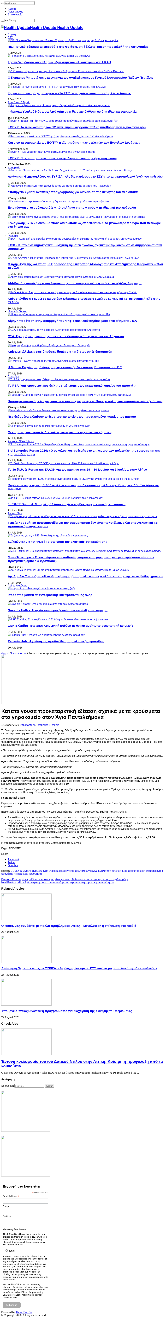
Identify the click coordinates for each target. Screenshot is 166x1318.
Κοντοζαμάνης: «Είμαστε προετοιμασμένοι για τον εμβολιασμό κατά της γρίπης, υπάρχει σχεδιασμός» (64, 879)
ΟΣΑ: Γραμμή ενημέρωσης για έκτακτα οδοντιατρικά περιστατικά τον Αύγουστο (66, 336)
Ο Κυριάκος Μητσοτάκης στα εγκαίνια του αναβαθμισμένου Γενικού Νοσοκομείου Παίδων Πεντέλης (80, 77)
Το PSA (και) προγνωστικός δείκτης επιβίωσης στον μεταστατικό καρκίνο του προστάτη (72, 385)
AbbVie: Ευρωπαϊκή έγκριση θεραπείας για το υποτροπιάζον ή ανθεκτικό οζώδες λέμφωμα (75, 283)
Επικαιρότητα (19, 653)
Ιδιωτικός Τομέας (17, 311)
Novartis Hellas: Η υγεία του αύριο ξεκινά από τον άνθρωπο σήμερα (57, 610)
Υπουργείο (14, 167)
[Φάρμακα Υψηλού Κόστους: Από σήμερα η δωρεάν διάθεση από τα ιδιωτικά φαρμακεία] (59, 105)
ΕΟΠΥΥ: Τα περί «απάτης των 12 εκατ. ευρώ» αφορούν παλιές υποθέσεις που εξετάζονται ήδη (77, 127)
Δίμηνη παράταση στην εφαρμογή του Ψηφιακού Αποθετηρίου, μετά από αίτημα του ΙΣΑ (72, 320)
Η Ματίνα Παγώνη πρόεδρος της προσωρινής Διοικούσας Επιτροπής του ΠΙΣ (65, 367)
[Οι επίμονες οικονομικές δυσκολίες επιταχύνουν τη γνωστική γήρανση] (49, 425)
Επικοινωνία (15, 14)
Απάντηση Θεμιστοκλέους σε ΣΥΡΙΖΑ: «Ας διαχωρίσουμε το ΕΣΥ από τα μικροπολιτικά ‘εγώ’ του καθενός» (86, 176)
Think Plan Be (24, 1312)
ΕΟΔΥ (93, 870)
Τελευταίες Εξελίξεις (47, 725)
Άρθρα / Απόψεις (17, 585)
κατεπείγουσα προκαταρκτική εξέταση (133, 870)
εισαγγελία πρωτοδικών (76, 870)
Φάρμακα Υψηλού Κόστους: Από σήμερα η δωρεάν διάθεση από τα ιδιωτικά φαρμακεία (72, 111)
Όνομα (6, 1206)
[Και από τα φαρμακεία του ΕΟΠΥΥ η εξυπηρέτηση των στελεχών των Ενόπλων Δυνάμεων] (60, 136)
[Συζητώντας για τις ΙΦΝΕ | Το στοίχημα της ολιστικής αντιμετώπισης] (48, 535)
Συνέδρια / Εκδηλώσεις (21, 441)
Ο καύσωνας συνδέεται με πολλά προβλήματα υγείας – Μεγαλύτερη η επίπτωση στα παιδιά (68, 925)
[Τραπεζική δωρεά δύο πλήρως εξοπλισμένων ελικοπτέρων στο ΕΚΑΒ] (49, 55)
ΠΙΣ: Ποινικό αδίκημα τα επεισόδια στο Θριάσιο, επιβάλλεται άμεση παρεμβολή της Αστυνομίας (78, 46)
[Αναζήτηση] (2, 3)
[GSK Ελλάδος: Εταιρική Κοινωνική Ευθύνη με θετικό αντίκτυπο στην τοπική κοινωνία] (58, 619)
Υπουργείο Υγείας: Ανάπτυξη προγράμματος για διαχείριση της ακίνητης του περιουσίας (73, 192)
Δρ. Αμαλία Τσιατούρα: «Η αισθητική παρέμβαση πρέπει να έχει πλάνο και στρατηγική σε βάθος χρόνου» (85, 576)
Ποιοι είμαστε (15, 11)
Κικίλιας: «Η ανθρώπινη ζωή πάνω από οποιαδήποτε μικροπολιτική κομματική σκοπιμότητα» (57, 882)
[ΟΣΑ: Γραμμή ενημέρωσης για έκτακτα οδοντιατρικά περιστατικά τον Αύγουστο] (54, 329)
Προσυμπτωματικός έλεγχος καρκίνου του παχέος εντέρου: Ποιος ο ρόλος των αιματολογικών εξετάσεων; (85, 401)
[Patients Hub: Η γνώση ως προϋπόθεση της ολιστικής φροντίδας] (46, 635)
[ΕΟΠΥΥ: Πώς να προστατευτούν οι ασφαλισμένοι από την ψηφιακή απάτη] (51, 151)
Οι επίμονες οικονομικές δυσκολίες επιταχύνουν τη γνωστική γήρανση (60, 432)
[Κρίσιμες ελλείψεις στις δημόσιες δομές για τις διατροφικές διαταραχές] (49, 345)
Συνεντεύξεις (15, 513)
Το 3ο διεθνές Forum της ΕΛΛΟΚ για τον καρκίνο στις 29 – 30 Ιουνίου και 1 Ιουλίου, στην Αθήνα (77, 469)
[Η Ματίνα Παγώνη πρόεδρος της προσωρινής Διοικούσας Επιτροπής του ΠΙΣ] (53, 361)
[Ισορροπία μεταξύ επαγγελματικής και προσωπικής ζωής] (41, 588)
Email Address (11, 1196)
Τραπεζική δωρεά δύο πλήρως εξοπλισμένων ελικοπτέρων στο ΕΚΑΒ (59, 62)
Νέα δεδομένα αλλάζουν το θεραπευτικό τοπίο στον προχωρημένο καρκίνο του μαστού (72, 416)
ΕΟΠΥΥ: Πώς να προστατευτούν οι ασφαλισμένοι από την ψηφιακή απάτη (62, 158)
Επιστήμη (13, 376)
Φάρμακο (13, 235)
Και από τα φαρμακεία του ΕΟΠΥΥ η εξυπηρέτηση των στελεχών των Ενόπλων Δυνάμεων (74, 142)
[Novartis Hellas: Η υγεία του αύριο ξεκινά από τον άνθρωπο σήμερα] (48, 604)
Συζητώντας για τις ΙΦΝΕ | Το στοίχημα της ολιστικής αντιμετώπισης (57, 541)
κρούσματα (35, 873)
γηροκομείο (55, 870)
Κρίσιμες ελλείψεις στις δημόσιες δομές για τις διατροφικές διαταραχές (60, 351)
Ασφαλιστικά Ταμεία (19, 102)
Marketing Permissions (14, 1229)
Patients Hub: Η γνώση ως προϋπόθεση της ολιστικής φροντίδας (56, 641)
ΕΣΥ (10, 37)
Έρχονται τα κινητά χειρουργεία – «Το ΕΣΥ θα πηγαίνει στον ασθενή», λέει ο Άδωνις (69, 93)
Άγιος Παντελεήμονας (35, 870)
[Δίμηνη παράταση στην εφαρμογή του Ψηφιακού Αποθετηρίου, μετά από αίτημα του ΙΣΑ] (59, 314)
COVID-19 (17, 870)
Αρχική (12, 8)
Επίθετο (7, 1216)
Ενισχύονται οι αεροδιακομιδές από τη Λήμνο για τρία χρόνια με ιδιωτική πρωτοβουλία (72, 207)
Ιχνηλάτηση (104, 870)
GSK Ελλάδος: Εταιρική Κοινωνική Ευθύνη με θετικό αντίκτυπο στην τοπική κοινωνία (70, 625)
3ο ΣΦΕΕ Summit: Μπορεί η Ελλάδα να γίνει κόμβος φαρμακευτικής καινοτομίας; (67, 504)
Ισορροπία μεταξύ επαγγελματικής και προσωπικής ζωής (50, 595)
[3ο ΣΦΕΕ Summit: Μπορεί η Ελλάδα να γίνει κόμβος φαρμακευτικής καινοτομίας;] (55, 498)
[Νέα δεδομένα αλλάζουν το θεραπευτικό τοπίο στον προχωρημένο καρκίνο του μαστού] (58, 410)
